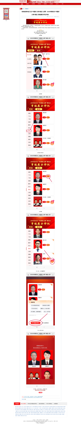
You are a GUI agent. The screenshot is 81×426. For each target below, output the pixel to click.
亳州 (51, 412)
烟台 (49, 409)
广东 (42, 406)
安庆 (64, 412)
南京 (63, 406)
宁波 (56, 406)
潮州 (38, 412)
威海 (51, 406)
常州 (16, 409)
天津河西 (19, 415)
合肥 (53, 406)
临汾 (50, 414)
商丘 (32, 414)
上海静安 (41, 412)
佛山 (22, 412)
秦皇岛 (35, 412)
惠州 (55, 406)
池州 (18, 414)
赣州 (24, 412)
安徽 (39, 406)
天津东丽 (21, 415)
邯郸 (49, 412)
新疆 (35, 406)
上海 (24, 406)
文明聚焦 (27, 3)
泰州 (54, 412)
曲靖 (16, 412)
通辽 (24, 414)
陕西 (43, 406)
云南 (33, 406)
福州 (38, 409)
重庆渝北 (25, 409)
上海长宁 (29, 412)
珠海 (58, 406)
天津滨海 (63, 414)
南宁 (32, 409)
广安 (44, 409)
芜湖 (59, 406)
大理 (41, 414)
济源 (25, 414)
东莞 (27, 412)
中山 (19, 409)
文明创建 (33, 3)
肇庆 (41, 409)
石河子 (24, 415)
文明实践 (39, 3)
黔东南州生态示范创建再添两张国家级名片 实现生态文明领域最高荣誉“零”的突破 (33, 397)
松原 (58, 414)
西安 (61, 406)
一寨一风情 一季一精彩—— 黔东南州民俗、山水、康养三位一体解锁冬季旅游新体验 (33, 396)
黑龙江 (37, 406)
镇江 (21, 409)
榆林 (34, 414)
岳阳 (23, 409)
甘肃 (40, 406)
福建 (27, 406)
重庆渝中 (56, 412)
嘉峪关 (21, 414)
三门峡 (59, 412)
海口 (44, 414)
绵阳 (62, 409)
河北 (17, 406)
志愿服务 (45, 3)
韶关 (33, 412)
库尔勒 (28, 414)
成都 (64, 406)
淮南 (36, 414)
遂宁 (22, 414)
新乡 (47, 409)
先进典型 (51, 3)
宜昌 (37, 412)
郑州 (55, 409)
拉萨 (60, 412)
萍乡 (60, 409)
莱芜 (46, 409)
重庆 (16, 406)
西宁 (62, 412)
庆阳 (25, 412)
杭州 (54, 409)
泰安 (26, 415)
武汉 (63, 409)
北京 (19, 406)
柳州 (52, 412)
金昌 (52, 409)
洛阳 (39, 414)
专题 (62, 3)
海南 (47, 406)
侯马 (51, 414)
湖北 (28, 406)
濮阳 (19, 412)
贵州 (20, 406)
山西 (45, 406)
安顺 (31, 412)
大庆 (51, 409)
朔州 (53, 414)
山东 (22, 406)
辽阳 (56, 414)
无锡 (36, 409)
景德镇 (38, 414)
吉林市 (35, 409)
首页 (22, 3)
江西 (48, 406)
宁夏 (50, 406)
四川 (25, 406)
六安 (44, 412)
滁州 (17, 412)
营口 (20, 412)
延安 (43, 414)
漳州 (57, 409)
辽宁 (32, 406)
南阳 (46, 414)
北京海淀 (60, 414)
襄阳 (47, 412)
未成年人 (57, 3)
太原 (29, 409)
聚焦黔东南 (26, 8)
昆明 (54, 414)
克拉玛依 (16, 414)
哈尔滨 (18, 409)
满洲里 (48, 414)
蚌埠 (59, 409)
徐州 (46, 412)
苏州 (43, 409)
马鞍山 (31, 409)
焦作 (29, 414)
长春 (31, 414)
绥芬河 (16, 415)
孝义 (43, 412)
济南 (27, 409)
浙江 (30, 406)
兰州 (39, 409)
